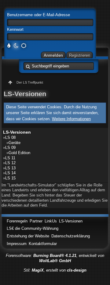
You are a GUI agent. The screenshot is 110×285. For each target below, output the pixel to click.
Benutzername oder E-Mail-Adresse (38, 15)
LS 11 (10, 158)
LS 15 (10, 178)
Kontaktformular (43, 243)
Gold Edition (19, 152)
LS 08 (10, 137)
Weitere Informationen (71, 119)
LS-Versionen (17, 132)
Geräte (14, 142)
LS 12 (10, 163)
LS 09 (10, 147)
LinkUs (51, 221)
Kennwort (15, 29)
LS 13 (10, 168)
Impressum (17, 243)
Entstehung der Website (28, 236)
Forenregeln (17, 221)
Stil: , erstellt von (55, 270)
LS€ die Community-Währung (32, 228)
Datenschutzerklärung (70, 236)
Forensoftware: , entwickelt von (55, 258)
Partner (36, 221)
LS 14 (10, 173)
